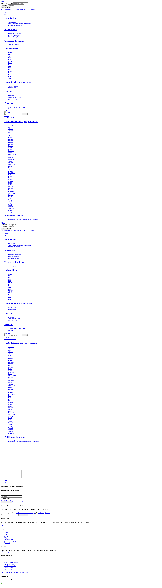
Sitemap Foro (8, 569)
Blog (5, 110)
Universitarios (12, 22)
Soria (9, 198)
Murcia (10, 185)
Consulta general (13, 86)
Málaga (10, 181)
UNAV (10, 69)
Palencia (10, 190)
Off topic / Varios (13, 99)
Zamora (10, 210)
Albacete (11, 129)
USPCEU (11, 76)
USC (9, 59)
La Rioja (10, 171)
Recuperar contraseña (7, 9)
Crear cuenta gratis (17, 502)
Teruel (10, 203)
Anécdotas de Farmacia (15, 97)
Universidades (11, 48)
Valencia (10, 206)
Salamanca (11, 193)
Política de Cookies (10, 566)
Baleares (10, 139)
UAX (10, 64)
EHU (9, 68)
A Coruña (11, 125)
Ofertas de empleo (13, 37)
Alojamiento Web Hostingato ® (23, 572)
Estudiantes (10, 18)
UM (9, 78)
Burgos (10, 144)
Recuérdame (6, 498)
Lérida (10, 176)
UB (9, 56)
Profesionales (10, 29)
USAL (10, 71)
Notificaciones (12, 109)
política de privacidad (44, 513)
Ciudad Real (12, 154)
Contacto (7, 543)
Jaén (9, 169)
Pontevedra (11, 191)
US (9, 73)
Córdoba (10, 156)
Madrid (10, 179)
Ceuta (10, 152)
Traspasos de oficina (14, 41)
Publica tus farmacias (14, 215)
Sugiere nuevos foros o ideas (16, 107)
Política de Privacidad (10, 564)
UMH (10, 52)
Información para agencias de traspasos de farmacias (23, 219)
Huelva (10, 166)
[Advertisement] (57, 456)
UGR (10, 54)
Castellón (11, 151)
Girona (10, 161)
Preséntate (11, 96)
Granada (10, 163)
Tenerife (10, 201)
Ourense (10, 188)
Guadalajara (11, 164)
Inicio (6, 12)
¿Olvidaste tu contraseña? (8, 500)
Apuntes (6, 116)
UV (9, 74)
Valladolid (11, 208)
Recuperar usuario (19, 9)
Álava (10, 132)
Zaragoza (11, 212)
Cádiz (10, 147)
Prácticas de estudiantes (15, 25)
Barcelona (11, 141)
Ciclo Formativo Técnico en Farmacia (19, 24)
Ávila (10, 135)
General (8, 91)
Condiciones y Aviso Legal (12, 562)
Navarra (10, 186)
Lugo (9, 178)
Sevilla (10, 196)
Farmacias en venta (10, 117)
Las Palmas (11, 173)
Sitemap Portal (8, 567)
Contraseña (4, 5)
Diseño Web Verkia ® (7, 572)
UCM (10, 61)
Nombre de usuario (6, 3)
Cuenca (10, 157)
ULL (9, 58)
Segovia (10, 195)
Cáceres (10, 146)
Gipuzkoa (11, 159)
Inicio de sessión (6, 7)
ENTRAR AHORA (6, 502)
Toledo (10, 205)
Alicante (10, 127)
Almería (10, 130)
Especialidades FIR (14, 35)
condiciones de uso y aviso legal (25, 513)
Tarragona (11, 200)
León (9, 174)
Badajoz (10, 137)
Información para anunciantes (9, 552)
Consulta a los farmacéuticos (18, 82)
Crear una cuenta (30, 9)
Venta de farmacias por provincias (21, 121)
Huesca (10, 168)
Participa (9, 103)
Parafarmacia (12, 88)
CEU (9, 66)
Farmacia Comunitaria (14, 33)
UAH (10, 63)
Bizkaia (10, 142)
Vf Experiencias (10, 539)
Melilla (10, 183)
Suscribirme (23, 514)
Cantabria (11, 149)
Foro (5, 14)
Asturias (10, 134)
